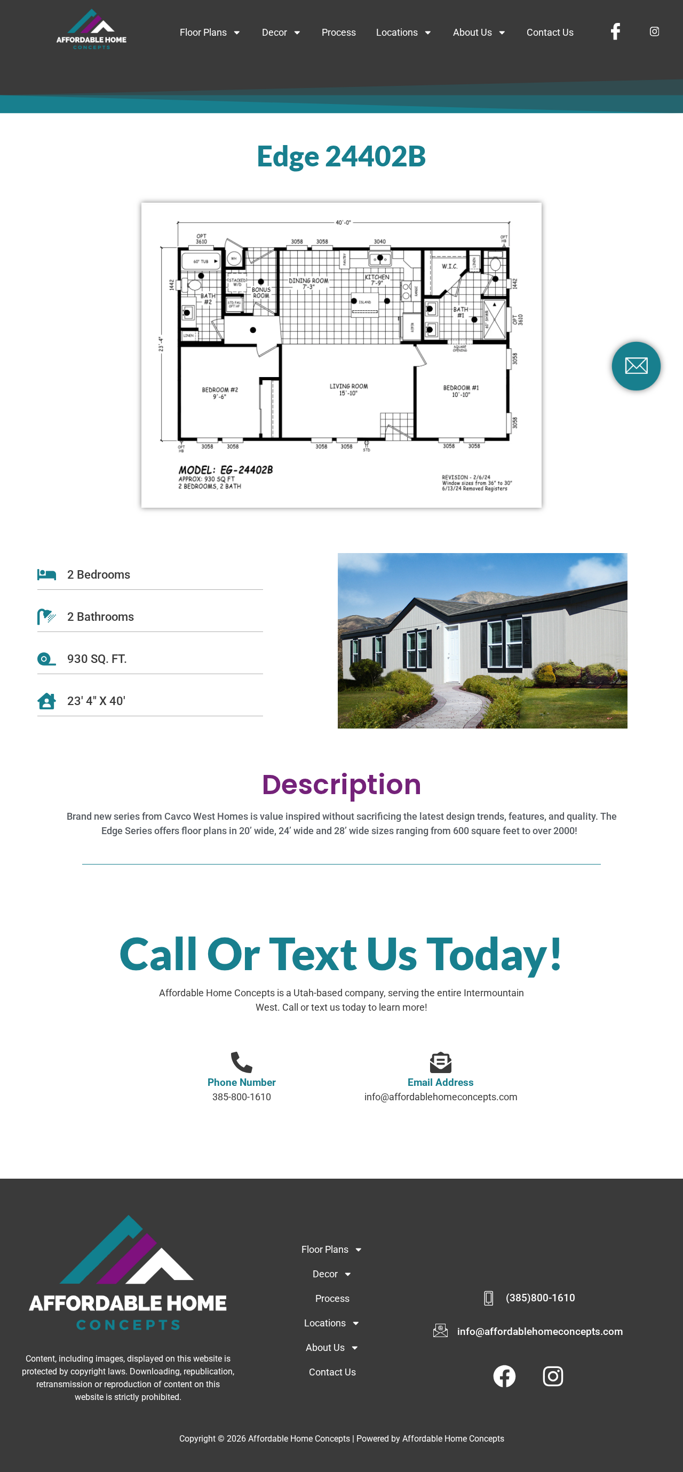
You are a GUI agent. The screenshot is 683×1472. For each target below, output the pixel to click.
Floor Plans (203, 32)
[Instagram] (654, 32)
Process (339, 32)
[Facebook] (615, 32)
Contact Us (550, 32)
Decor (274, 32)
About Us (472, 32)
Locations (397, 32)
